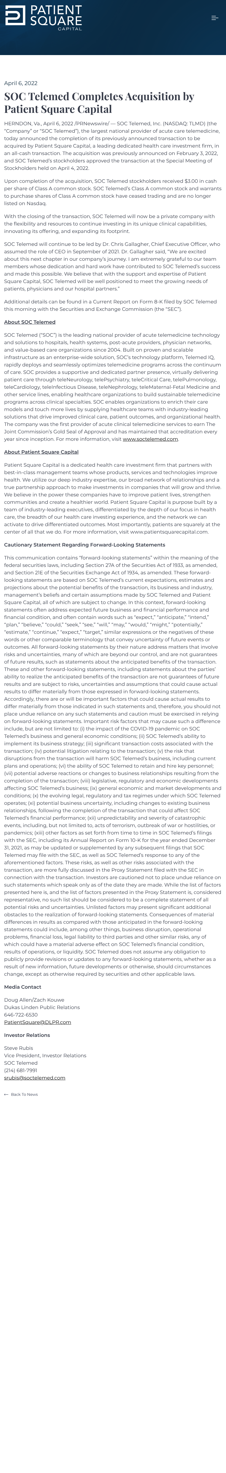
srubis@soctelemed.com (34, 1078)
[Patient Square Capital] (43, 18)
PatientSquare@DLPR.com (37, 1022)
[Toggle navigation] (215, 18)
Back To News (24, 1094)
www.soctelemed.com (150, 439)
